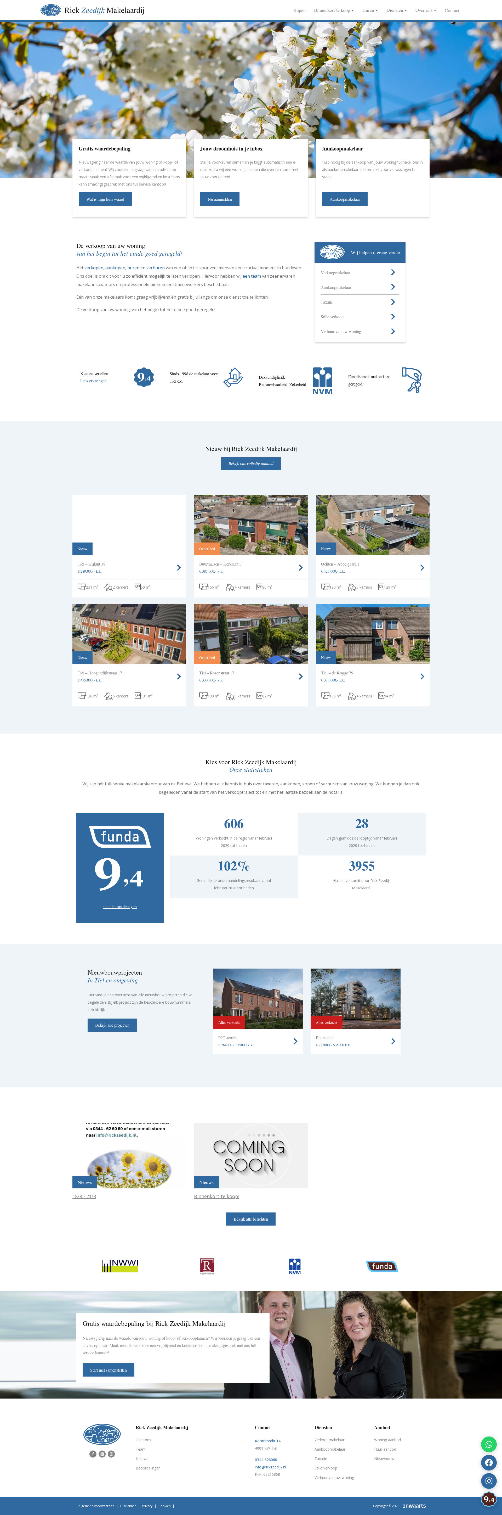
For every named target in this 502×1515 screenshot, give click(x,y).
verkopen (93, 268)
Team (141, 1449)
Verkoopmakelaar (329, 1439)
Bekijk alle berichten (251, 1219)
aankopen (115, 268)
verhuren (155, 268)
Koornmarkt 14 (268, 1440)
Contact (452, 10)
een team (252, 276)
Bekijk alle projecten (112, 1025)
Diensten (395, 10)
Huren (368, 10)
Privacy (147, 1506)
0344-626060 (266, 1459)
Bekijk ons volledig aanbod (251, 463)
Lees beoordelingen (120, 906)
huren (133, 268)
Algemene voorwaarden (96, 1506)
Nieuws (142, 1458)
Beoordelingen (148, 1468)
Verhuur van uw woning (334, 1477)
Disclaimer (128, 1506)
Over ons (424, 10)
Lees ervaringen (93, 380)
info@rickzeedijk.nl (270, 1466)
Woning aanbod (387, 1439)
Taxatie (321, 1458)
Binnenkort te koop (332, 10)
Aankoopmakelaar (330, 1449)
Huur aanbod (385, 1449)
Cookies (164, 1506)
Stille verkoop (326, 1468)
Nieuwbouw (384, 1458)
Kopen (299, 10)
